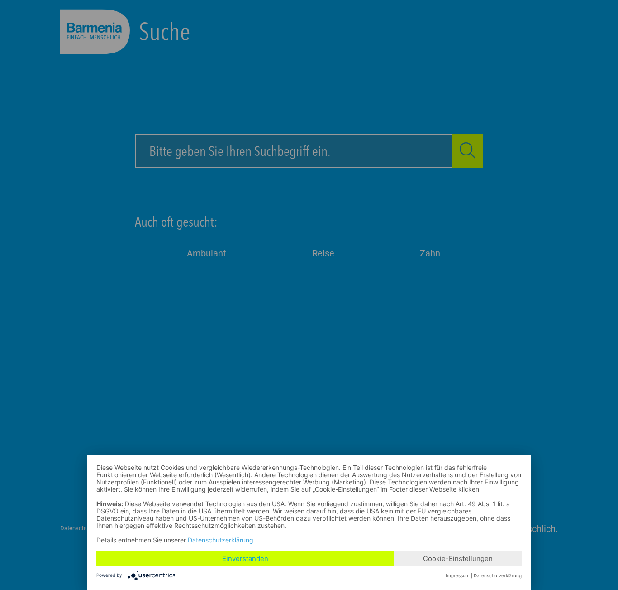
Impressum (458, 575)
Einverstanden (245, 558)
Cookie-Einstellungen (458, 558)
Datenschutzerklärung (220, 540)
